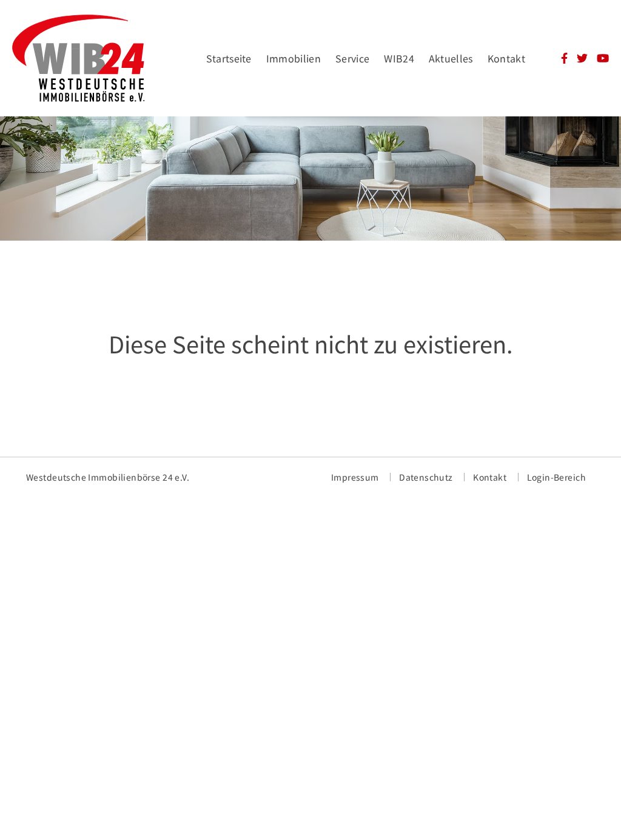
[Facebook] (564, 59)
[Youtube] (603, 59)
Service (352, 58)
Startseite (229, 58)
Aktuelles (451, 58)
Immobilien (293, 58)
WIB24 (399, 58)
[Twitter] (582, 59)
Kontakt (506, 58)
